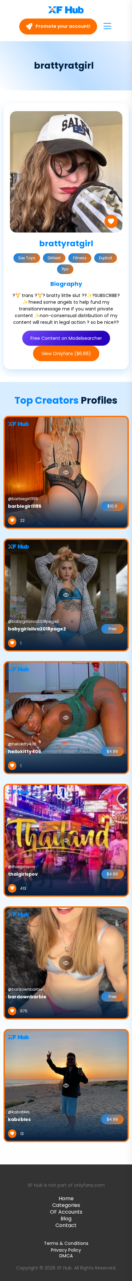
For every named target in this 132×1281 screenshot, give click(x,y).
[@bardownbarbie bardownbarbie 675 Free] (66, 962)
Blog (66, 1218)
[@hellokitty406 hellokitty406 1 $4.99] (66, 717)
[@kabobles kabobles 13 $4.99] (66, 1085)
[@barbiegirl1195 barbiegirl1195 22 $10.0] (66, 472)
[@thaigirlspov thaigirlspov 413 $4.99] (66, 840)
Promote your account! (62, 26)
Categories (66, 1205)
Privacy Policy (66, 1250)
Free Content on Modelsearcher (66, 338)
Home (66, 1198)
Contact (66, 1225)
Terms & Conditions (66, 1243)
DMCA (66, 1256)
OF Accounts (66, 1212)
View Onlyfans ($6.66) (66, 353)
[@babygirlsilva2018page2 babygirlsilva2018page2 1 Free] (66, 594)
